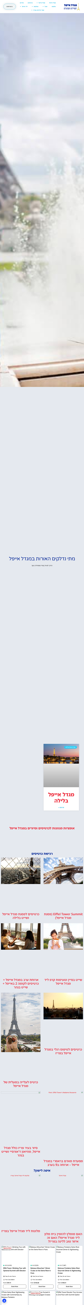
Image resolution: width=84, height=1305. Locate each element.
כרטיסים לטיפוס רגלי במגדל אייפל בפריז (63, 1051)
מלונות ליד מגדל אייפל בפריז (20, 1231)
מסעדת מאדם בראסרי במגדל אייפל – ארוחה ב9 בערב (63, 1163)
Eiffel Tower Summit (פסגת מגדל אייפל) (63, 916)
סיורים (22, 3)
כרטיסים (30, 3)
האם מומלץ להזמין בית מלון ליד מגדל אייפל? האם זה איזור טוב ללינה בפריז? (63, 1237)
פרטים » (61, 807)
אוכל (46, 6)
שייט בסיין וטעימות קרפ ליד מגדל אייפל (63, 982)
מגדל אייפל (52, 3)
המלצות (36, 6)
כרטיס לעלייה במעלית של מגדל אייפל (20, 1084)
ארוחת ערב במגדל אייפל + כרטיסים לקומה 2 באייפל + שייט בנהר (21, 983)
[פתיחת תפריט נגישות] (4, 1300)
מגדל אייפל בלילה (61, 797)
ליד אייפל (24, 6)
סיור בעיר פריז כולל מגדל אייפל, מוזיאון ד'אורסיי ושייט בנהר (20, 1151)
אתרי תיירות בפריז (38, 10)
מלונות (54, 6)
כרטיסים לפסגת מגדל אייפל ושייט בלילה (20, 916)
